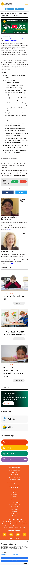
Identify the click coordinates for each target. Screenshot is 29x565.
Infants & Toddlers (14, 504)
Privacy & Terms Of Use (14, 486)
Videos (23, 38)
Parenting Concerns (16, 38)
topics (14, 492)
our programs (15, 494)
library (14, 496)
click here (10, 263)
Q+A (19, 40)
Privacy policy (15, 554)
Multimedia (8, 38)
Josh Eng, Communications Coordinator (13, 35)
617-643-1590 (14, 474)
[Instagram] (11, 534)
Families (9, 459)
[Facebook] (4, 534)
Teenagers (10, 447)
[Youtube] (18, 534)
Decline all (14, 560)
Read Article (19, 303)
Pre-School (14, 507)
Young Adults (10, 453)
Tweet (21, 192)
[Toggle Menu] (26, 4)
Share (8, 192)
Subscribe (9, 403)
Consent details (4, 554)
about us (14, 490)
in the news (14, 499)
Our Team (8, 229)
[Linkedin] (24, 534)
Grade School (10, 442)
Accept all (14, 558)
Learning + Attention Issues (11, 40)
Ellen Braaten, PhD (6, 36)
